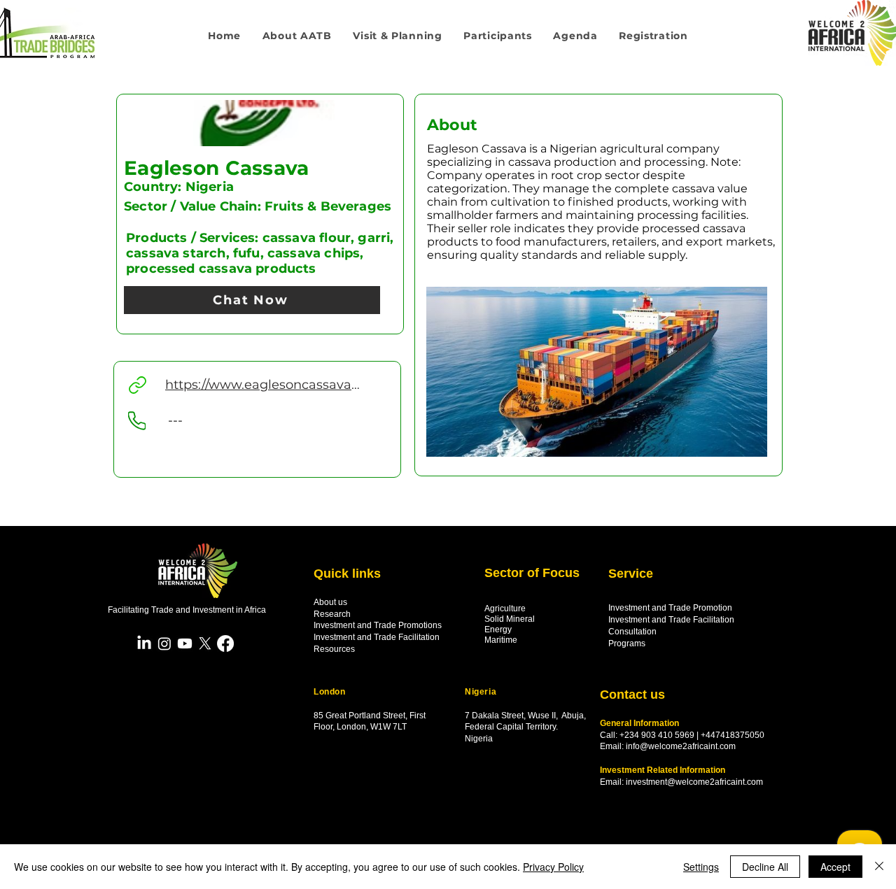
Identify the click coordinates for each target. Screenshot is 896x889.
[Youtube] (184, 643)
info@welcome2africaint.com (681, 746)
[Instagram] (164, 643)
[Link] (137, 385)
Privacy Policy (553, 867)
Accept (835, 867)
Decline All (765, 867)
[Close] (879, 866)
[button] (397, 35)
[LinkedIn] (144, 643)
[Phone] (137, 420)
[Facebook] (225, 643)
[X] (205, 643)
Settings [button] (701, 867)
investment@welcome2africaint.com (694, 782)
